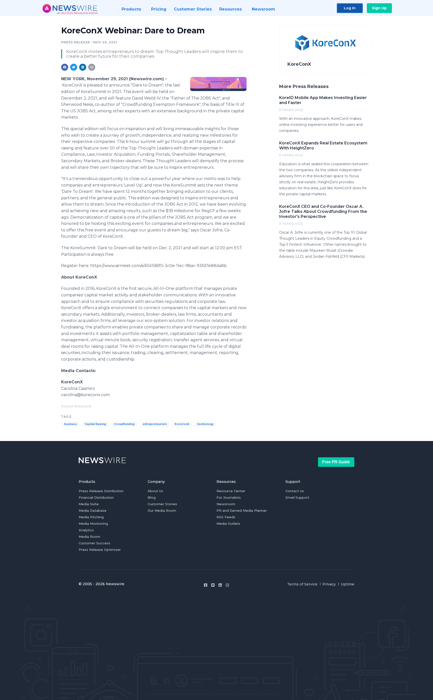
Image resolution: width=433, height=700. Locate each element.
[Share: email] (91, 67)
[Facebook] (205, 585)
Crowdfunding (124, 424)
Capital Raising (95, 424)
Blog (152, 497)
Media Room (89, 537)
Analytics (86, 530)
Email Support (297, 497)
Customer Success (94, 543)
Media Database (92, 510)
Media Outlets (228, 523)
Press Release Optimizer (100, 550)
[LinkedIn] (220, 585)
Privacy (329, 584)
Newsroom (225, 504)
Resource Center (230, 491)
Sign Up (379, 8)
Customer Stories (162, 504)
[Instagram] (227, 585)
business (70, 424)
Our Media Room (162, 510)
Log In (350, 8)
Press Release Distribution (101, 491)
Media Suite (89, 504)
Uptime (347, 584)
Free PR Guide (336, 462)
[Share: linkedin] (82, 67)
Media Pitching (91, 517)
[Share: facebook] (64, 67)
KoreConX (182, 424)
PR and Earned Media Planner (241, 510)
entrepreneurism (155, 424)
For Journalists (228, 497)
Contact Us (294, 491)
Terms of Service (302, 584)
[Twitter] (212, 585)
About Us (155, 491)
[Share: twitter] (73, 67)
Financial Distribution (96, 497)
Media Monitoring (93, 523)
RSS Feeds (225, 517)
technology (205, 424)
